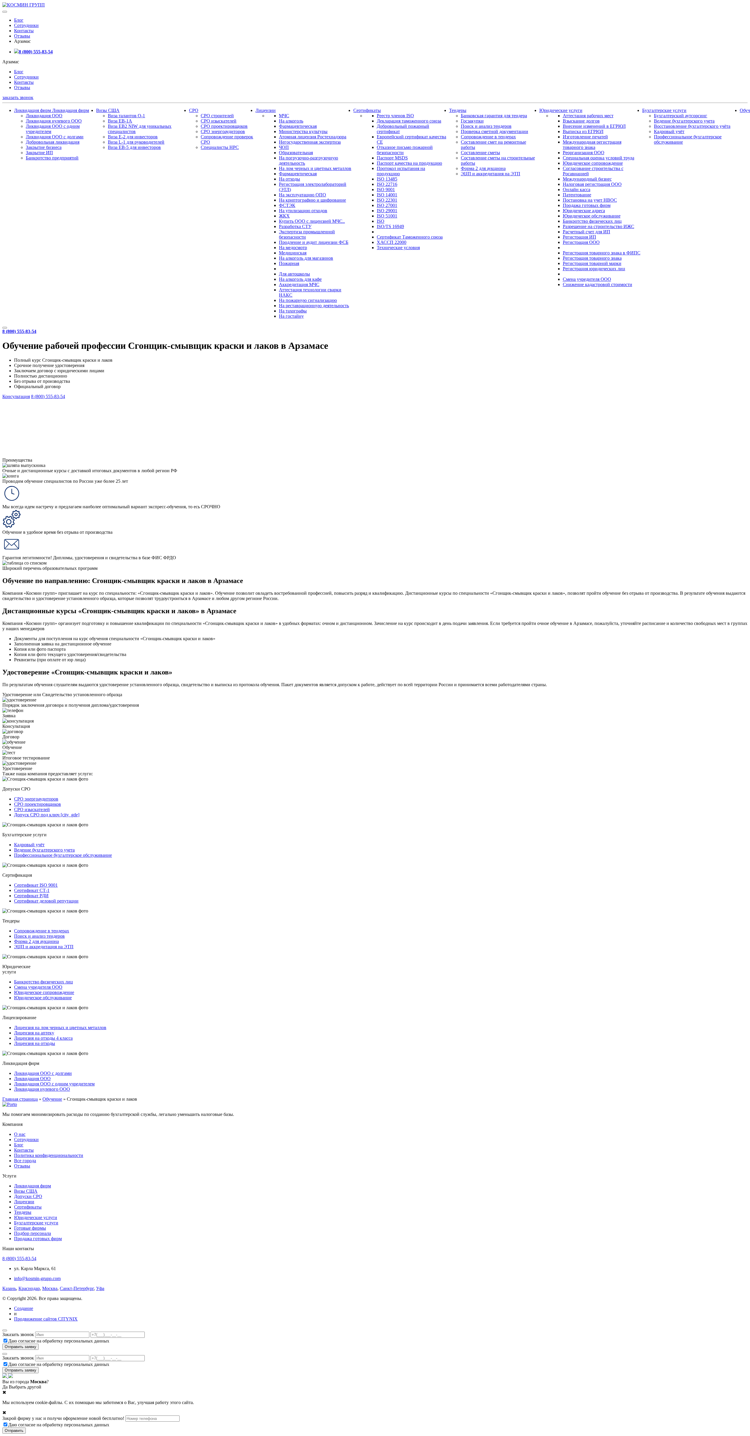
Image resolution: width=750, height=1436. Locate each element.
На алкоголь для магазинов (306, 258)
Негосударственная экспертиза (310, 142)
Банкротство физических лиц (592, 221)
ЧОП (284, 147)
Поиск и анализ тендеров (486, 126)
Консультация (16, 396)
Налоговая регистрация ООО (592, 184)
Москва (49, 1288)
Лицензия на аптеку (34, 1032)
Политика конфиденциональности (48, 1155)
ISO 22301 (387, 200)
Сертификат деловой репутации (46, 900)
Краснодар (29, 1288)
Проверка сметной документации (494, 131)
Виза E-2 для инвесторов (133, 136)
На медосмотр (293, 247)
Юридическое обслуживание (592, 215)
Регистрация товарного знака (592, 258)
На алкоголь (291, 120)
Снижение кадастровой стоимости (597, 284)
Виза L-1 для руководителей (136, 142)
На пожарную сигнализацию (308, 300)
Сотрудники (26, 25)
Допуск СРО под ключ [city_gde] (46, 814)
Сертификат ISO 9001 (36, 885)
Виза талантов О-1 (126, 115)
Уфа (100, 1288)
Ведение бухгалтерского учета (684, 120)
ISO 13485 (387, 178)
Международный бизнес (587, 178)
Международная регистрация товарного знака (592, 145)
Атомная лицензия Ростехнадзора (312, 136)
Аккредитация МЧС (299, 284)
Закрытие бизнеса (44, 147)
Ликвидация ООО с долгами (54, 136)
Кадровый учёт (669, 131)
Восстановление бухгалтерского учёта (692, 126)
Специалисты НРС (220, 147)
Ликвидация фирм (33, 110)
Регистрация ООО (581, 242)
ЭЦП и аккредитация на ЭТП (490, 173)
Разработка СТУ (295, 226)
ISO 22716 (387, 184)
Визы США (108, 110)
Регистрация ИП (579, 236)
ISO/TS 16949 (390, 226)
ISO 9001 (386, 189)
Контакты (24, 30)
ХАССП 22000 (391, 242)
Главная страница (20, 1099)
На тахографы (293, 310)
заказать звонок (17, 97)
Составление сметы (480, 152)
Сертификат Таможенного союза (410, 236)
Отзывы (22, 35)
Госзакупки (472, 120)
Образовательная (296, 152)
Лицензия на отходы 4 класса (43, 1038)
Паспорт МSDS (392, 157)
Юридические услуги (560, 110)
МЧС (284, 115)
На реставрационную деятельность (314, 305)
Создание (23, 1308)
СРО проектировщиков (224, 126)
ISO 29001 (387, 210)
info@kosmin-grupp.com (37, 1278)
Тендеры (457, 110)
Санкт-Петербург (77, 1288)
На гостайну (291, 316)
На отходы (289, 178)
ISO (380, 221)
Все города (25, 1160)
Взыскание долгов (581, 120)
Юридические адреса (584, 210)
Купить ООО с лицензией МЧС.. (312, 221)
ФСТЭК (287, 205)
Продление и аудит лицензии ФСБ (313, 242)
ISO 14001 (387, 194)
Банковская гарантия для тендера (494, 115)
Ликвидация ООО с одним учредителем (54, 1083)
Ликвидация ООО (44, 115)
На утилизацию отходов (303, 210)
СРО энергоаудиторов (223, 131)
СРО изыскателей (218, 120)
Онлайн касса (576, 189)
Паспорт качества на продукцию (409, 163)
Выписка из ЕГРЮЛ (583, 131)
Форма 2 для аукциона (483, 168)
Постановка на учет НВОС (590, 200)
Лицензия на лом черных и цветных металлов (60, 1027)
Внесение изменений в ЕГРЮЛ (594, 126)
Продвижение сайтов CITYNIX (46, 1318)
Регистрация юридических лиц (594, 268)
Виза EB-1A (120, 120)
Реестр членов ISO (395, 115)
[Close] (4, 1330)
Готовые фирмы (30, 1228)
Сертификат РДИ (31, 895)
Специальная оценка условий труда (598, 157)
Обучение (52, 1099)
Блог (18, 20)
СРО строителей (217, 115)
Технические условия (398, 247)
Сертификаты (367, 110)
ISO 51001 (387, 215)
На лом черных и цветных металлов (315, 168)
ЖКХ (284, 215)
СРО (193, 110)
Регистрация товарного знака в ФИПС (601, 252)
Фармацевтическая (298, 126)
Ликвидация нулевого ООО (54, 120)
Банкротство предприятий (52, 157)
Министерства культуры (303, 131)
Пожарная (289, 263)
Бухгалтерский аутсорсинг (680, 115)
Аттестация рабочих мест (588, 115)
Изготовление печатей (585, 136)
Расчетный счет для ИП (586, 231)
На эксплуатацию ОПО (302, 194)
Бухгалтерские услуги (664, 110)
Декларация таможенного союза (409, 120)
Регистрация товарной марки (592, 263)
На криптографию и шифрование (312, 200)
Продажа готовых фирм (587, 205)
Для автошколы (294, 273)
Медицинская (292, 252)
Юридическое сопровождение (593, 163)
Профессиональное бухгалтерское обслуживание (63, 855)
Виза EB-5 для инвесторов (134, 147)
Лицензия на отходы (34, 1043)
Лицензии (265, 110)
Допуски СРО (28, 1196)
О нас (19, 1134)
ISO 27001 (387, 205)
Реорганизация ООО (583, 152)
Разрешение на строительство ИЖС (598, 226)
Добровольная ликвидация (52, 142)
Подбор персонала (32, 1233)
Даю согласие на (58, 1340)
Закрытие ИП (39, 152)
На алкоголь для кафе (300, 279)
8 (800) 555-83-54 (36, 51)
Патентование (577, 194)
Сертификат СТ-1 (32, 890)
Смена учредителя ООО (587, 279)
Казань (9, 1288)
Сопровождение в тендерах (488, 136)
